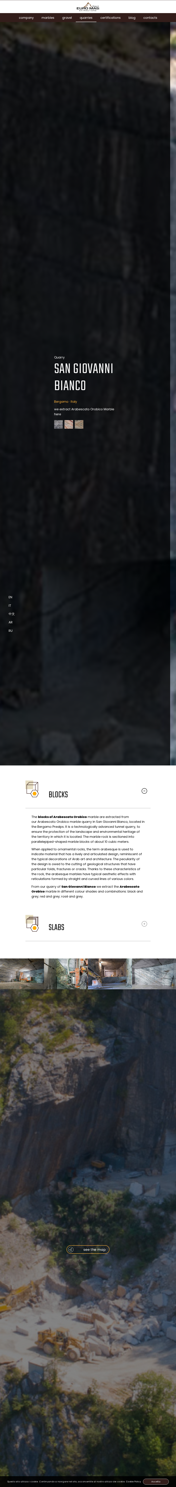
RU (11, 631)
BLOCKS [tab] (58, 795)
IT (10, 605)
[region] (88, 857)
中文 (12, 614)
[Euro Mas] (88, 6)
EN (10, 597)
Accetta (155, 1481)
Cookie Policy (133, 1481)
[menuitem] (26, 17)
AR (11, 622)
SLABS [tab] (56, 928)
